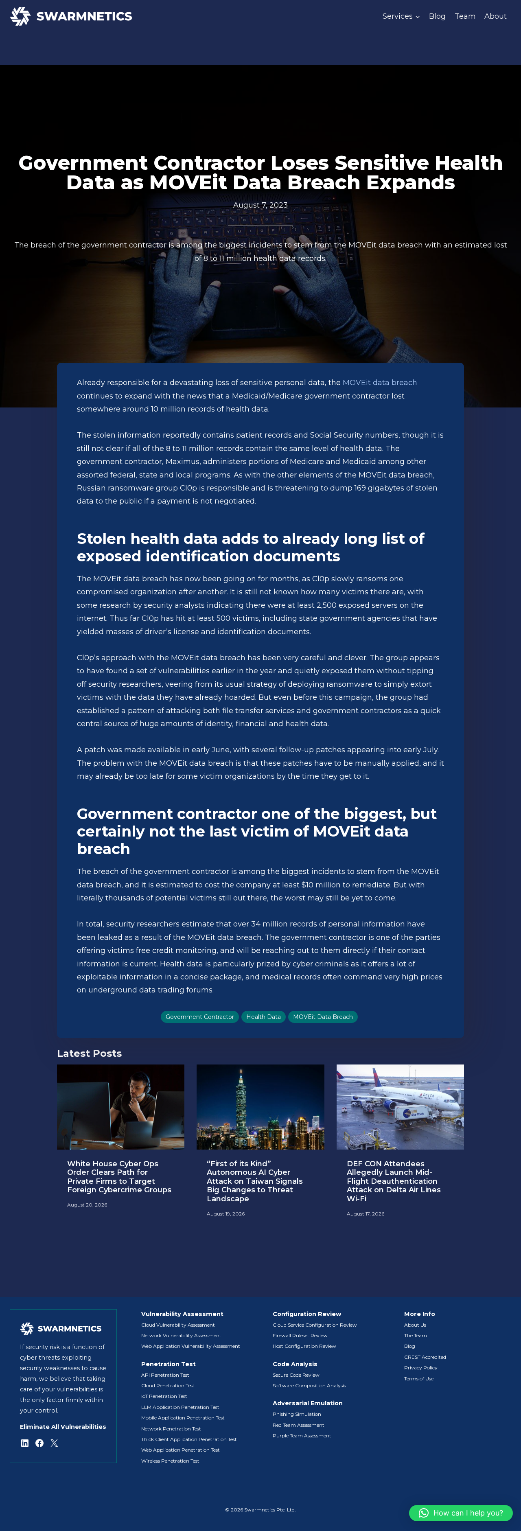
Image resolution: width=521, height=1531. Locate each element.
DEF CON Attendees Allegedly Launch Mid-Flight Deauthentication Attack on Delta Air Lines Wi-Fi (394, 1181)
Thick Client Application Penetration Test (189, 1439)
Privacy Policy (421, 1368)
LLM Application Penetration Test (180, 1407)
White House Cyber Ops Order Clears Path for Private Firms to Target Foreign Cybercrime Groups (119, 1177)
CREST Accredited (425, 1357)
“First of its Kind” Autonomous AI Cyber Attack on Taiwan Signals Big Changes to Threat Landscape (255, 1181)
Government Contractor (200, 1017)
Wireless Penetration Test (170, 1461)
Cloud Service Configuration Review (315, 1325)
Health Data (263, 1017)
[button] (461, 1513)
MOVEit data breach (380, 382)
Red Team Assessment (298, 1425)
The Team (415, 1335)
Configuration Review (307, 1314)
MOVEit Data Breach (323, 1017)
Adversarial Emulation (308, 1403)
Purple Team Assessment (302, 1435)
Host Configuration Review (304, 1346)
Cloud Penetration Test (168, 1385)
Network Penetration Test (171, 1429)
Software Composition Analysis (309, 1385)
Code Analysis (295, 1364)
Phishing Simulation (297, 1414)
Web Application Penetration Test (180, 1450)
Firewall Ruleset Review (300, 1335)
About (495, 16)
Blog (437, 16)
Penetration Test (168, 1364)
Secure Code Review (296, 1375)
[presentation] (120, 1107)
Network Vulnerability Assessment (181, 1335)
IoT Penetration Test (164, 1396)
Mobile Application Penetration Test (183, 1418)
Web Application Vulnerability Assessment (190, 1346)
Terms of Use (418, 1378)
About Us (415, 1325)
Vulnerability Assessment (182, 1314)
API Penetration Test (165, 1375)
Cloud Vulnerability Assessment (178, 1325)
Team (465, 16)
